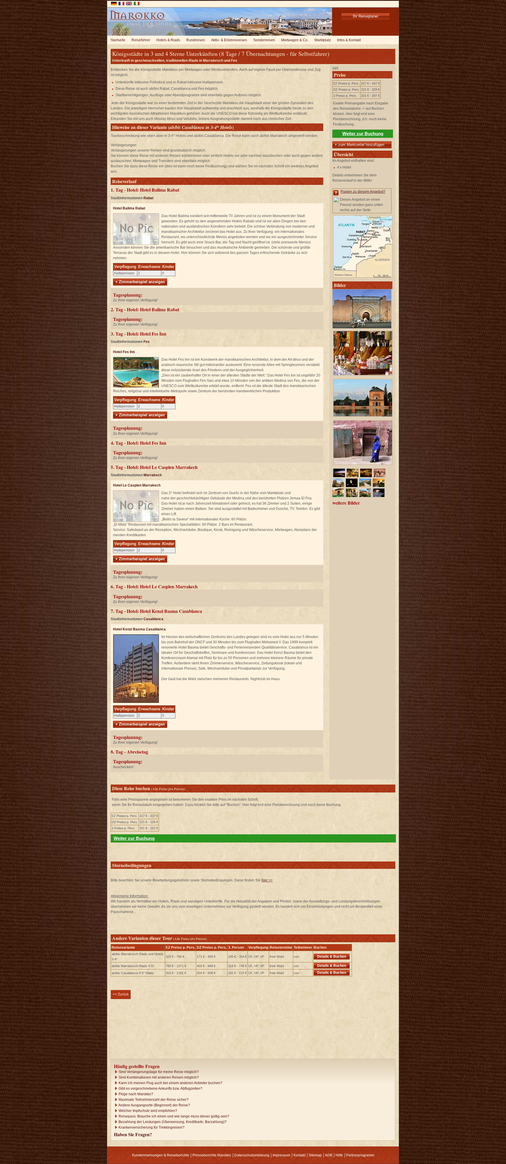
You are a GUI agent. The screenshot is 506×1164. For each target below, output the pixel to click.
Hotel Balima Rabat (129, 208)
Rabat (148, 198)
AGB (328, 1155)
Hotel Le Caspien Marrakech (136, 485)
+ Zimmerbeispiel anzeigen (140, 282)
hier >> (267, 880)
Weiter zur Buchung (362, 133)
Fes (146, 342)
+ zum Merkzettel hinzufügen (359, 144)
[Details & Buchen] (350, 956)
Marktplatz (322, 40)
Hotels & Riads (168, 40)
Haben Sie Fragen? (133, 1134)
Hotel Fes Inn (124, 352)
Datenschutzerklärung (251, 1155)
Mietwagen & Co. (294, 40)
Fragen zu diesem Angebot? (363, 192)
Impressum (281, 1155)
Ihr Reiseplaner (365, 16)
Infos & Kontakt (349, 40)
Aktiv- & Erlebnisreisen (229, 40)
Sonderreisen (264, 40)
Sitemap (315, 1155)
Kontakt (299, 1155)
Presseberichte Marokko (211, 1155)
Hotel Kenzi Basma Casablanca (139, 629)
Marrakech (152, 475)
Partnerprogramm (360, 1155)
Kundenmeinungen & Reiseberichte (160, 1155)
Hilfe (339, 1155)
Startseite (117, 40)
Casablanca (153, 619)
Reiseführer (140, 40)
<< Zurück (121, 994)
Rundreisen (195, 40)
